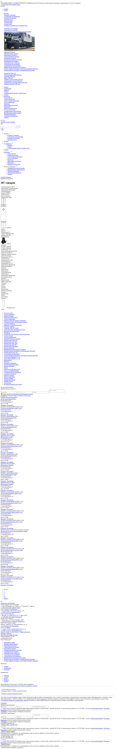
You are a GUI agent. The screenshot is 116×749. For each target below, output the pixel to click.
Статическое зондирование (12, 16)
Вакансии (7, 104)
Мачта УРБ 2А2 (8, 78)
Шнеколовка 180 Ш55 (7, 465)
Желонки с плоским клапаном (13, 325)
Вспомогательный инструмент (13, 59)
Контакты (7, 96)
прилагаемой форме (96, 708)
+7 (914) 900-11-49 (6, 626)
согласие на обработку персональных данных (20, 394)
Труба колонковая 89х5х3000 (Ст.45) (11, 503)
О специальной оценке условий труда (15, 93)
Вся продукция (8, 313)
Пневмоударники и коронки (12, 339)
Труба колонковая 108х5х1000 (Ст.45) (11, 512)
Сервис (6, 94)
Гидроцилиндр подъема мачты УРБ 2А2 (15, 82)
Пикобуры (7, 332)
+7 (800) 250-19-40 (24, 632)
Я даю (18, 394)
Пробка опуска (8, 381)
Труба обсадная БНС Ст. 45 (12, 358)
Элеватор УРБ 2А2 (9, 76)
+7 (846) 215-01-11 (6, 630)
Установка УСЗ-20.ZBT (11, 30)
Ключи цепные (8, 335)
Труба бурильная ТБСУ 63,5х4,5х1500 (12, 550)
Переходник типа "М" (10, 342)
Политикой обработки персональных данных (15, 700)
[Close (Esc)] (2, 129)
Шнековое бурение (9, 52)
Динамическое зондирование (12, 65)
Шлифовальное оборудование (12, 113)
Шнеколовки (8, 360)
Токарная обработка (10, 114)
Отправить (4, 395)
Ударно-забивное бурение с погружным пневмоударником (21, 69)
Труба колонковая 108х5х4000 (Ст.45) (11, 569)
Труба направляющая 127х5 (9, 427)
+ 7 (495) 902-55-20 (6, 617)
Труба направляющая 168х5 (9, 474)
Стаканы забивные (9, 323)
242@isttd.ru (15, 626)
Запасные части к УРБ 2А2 (12, 62)
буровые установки (6, 693)
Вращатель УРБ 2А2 (10, 73)
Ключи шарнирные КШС (11, 364)
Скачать (6, 677)
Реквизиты (7, 107)
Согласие (43, 699)
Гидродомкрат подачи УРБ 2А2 (13, 81)
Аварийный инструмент (11, 61)
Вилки (6, 367)
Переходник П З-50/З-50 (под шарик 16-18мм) (14, 531)
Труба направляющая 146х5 (9, 455)
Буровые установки (9, 15)
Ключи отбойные (9, 366)
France (6, 10)
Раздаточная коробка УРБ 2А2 (13, 75)
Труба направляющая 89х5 (8, 399)
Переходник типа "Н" (10, 345)
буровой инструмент (17, 693)
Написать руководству (10, 108)
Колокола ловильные (10, 363)
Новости (6, 90)
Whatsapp (3, 633)
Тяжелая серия (8, 21)
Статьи (6, 91)
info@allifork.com (16, 630)
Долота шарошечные (10, 337)
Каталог (6, 13)
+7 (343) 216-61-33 (6, 612)
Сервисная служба (9, 99)
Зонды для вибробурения (11, 370)
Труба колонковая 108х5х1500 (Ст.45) (11, 522)
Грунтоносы (7, 383)
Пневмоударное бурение (11, 53)
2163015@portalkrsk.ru (18, 621)
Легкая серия (8, 24)
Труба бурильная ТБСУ (11, 317)
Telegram (8, 633)
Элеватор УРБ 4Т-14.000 (11, 328)
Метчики (6, 361)
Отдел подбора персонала (11, 100)
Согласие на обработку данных (28, 685)
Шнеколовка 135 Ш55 (7, 436)
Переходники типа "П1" (11, 352)
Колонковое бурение (10, 58)
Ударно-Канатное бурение (11, 56)
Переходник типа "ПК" (11, 343)
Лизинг (6, 87)
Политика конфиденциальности (10, 685)
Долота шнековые (9, 314)
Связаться (4, 721)
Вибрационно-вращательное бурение (15, 67)
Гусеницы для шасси (10, 373)
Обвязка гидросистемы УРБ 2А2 (13, 79)
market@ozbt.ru (16, 4)
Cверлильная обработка (11, 116)
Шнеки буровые (8, 316)
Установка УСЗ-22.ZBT (11, 28)
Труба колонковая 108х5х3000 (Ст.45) (11, 559)
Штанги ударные (9, 375)
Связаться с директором (8, 603)
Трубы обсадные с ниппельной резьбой (15, 322)
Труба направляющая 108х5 (9, 418)
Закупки (6, 675)
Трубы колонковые (9, 319)
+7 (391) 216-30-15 (6, 621)
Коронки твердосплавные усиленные (15, 320)
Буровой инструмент (10, 18)
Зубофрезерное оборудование (12, 111)
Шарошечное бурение (10, 55)
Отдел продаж (8, 97)
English (6, 9)
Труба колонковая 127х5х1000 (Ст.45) (11, 578)
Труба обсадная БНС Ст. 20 (12, 357)
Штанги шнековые (9, 377)
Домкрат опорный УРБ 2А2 (12, 84)
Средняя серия (8, 22)
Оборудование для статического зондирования (17, 31)
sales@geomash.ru (17, 617)
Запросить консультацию (8, 122)
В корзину (4, 405)
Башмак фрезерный (9, 380)
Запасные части (8, 19)
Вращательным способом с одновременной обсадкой (19, 70)
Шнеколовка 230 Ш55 (7, 484)
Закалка (6, 117)
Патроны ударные (9, 326)
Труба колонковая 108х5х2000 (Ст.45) (11, 541)
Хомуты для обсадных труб (12, 369)
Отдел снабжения (9, 102)
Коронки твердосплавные (11, 331)
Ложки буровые (8, 378)
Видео (6, 678)
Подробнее (10, 405)
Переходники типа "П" (10, 340)
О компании (7, 88)
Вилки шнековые (9, 348)
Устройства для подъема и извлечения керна (17, 334)
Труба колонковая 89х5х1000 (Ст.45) (11, 408)
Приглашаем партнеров (11, 105)
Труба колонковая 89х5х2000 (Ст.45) (11, 493)
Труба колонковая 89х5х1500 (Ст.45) (11, 446)
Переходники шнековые (11, 346)
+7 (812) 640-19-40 (6, 4)
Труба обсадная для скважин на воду (14, 329)
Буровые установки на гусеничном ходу (15, 25)
